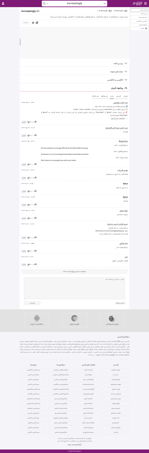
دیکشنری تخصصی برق (61, 413)
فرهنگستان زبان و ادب (88, 389)
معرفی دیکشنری (115, 370)
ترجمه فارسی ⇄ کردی (33, 384)
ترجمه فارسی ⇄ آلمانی (33, 394)
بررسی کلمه (144, 14)
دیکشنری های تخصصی (61, 432)
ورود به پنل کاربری (116, 399)
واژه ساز (112, 355)
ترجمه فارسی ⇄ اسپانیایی (33, 404)
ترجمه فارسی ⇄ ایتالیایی (33, 399)
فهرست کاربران (116, 389)
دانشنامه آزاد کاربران (88, 413)
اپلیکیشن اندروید (115, 428)
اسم (98, 355)
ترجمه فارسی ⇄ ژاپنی (33, 423)
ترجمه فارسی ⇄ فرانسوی (33, 389)
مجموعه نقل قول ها (88, 432)
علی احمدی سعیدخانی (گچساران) (116, 128)
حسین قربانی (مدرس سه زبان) (117, 224)
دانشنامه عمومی (88, 404)
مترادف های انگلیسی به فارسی (61, 375)
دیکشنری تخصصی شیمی (61, 428)
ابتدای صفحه (143, 10)
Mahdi (125, 184)
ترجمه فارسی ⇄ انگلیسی (33, 370)
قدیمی (118, 96)
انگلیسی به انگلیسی (141, 21)
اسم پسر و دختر (88, 418)
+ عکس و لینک (120, 303)
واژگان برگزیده (116, 404)
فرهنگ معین (88, 375)
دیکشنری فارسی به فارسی (61, 380)
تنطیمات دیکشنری (116, 413)
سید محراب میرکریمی (120, 102)
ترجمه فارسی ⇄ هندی (33, 418)
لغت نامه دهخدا (88, 370)
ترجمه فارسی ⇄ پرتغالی (33, 408)
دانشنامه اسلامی (88, 399)
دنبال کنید (26, 23)
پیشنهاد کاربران (143, 25)
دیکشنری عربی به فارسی (60, 404)
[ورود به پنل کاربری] (3, 3)
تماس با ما (115, 375)
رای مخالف (95, 96)
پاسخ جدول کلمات (88, 428)
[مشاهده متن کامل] (118, 118)
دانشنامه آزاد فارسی (88, 408)
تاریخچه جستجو (115, 408)
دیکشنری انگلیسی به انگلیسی (61, 394)
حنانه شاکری (123, 243)
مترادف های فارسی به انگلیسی (61, 389)
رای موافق (104, 96)
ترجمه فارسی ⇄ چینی (33, 428)
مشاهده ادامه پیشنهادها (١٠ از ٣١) (74, 271)
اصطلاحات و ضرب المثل (88, 423)
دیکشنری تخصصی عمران (61, 423)
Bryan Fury (123, 141)
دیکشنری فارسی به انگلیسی (60, 384)
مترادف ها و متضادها (88, 384)
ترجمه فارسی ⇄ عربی (33, 375)
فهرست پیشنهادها (116, 384)
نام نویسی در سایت (115, 394)
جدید (112, 96)
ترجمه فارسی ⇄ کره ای (33, 432)
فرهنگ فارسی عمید (88, 380)
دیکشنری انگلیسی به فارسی (60, 370)
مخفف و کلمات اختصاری (60, 408)
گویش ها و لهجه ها (88, 394)
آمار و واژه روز (115, 423)
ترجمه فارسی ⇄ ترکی (33, 380)
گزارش (24, 122)
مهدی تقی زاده (122, 170)
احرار (126, 257)
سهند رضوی (124, 210)
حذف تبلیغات (115, 418)
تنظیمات (142, 28)
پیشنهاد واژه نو (116, 380)
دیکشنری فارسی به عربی (60, 399)
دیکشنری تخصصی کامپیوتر (60, 418)
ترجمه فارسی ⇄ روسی (33, 413)
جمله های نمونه (143, 17)
